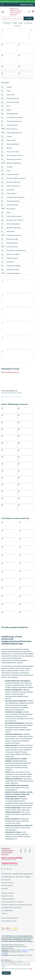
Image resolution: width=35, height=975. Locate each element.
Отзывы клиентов (7, 882)
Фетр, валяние (10, 208)
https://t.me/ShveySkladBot (11, 858)
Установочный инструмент (14, 117)
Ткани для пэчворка (12, 174)
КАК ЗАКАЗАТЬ (28, 23)
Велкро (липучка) (11, 129)
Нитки (8, 106)
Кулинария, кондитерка (13, 265)
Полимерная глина (12, 205)
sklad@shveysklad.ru (9, 863)
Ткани (8, 170)
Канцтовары (10, 262)
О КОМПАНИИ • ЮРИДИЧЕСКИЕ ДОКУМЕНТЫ (17, 874)
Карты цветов (10, 94)
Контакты (4, 888)
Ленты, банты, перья (12, 151)
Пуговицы (9, 167)
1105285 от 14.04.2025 (27, 950)
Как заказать (6, 879)
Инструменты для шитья (14, 159)
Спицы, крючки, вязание (13, 216)
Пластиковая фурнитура (14, 121)
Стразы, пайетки (11, 193)
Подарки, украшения (12, 269)
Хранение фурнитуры (13, 201)
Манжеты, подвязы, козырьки (15, 178)
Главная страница (7, 893)
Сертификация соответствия (11, 907)
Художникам (10, 231)
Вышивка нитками (12, 239)
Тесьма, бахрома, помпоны (14, 155)
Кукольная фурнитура (13, 224)
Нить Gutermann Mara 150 (9, 390)
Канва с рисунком (11, 246)
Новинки (9, 87)
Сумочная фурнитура (13, 186)
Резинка (9, 136)
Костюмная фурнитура (13, 182)
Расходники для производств (15, 197)
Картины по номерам (12, 254)
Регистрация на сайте (9, 921)
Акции (8, 91)
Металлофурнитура (12, 113)
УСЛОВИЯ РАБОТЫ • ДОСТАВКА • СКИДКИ (16, 877)
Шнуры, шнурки (11, 140)
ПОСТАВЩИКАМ (7, 910)
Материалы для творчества (14, 220)
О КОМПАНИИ (6, 23)
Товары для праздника (13, 273)
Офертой (30, 968)
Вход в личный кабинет (9, 918)
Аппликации (10, 189)
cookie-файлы (12, 963)
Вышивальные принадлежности (16, 250)
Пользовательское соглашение (12, 902)
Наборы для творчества (13, 235)
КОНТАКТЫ (17, 26)
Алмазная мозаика (12, 258)
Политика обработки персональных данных (16, 904)
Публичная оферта (7, 899)
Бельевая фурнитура (12, 144)
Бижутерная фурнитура (13, 227)
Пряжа (8, 212)
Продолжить (6, 973)
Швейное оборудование (13, 163)
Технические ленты (12, 125)
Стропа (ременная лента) (14, 132)
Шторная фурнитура (12, 98)
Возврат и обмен (7, 896)
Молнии (8, 110)
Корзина (4, 913)
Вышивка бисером (12, 243)
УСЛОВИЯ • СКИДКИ (17, 23)
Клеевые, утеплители (12, 102)
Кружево (9, 148)
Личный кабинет (7, 885)
